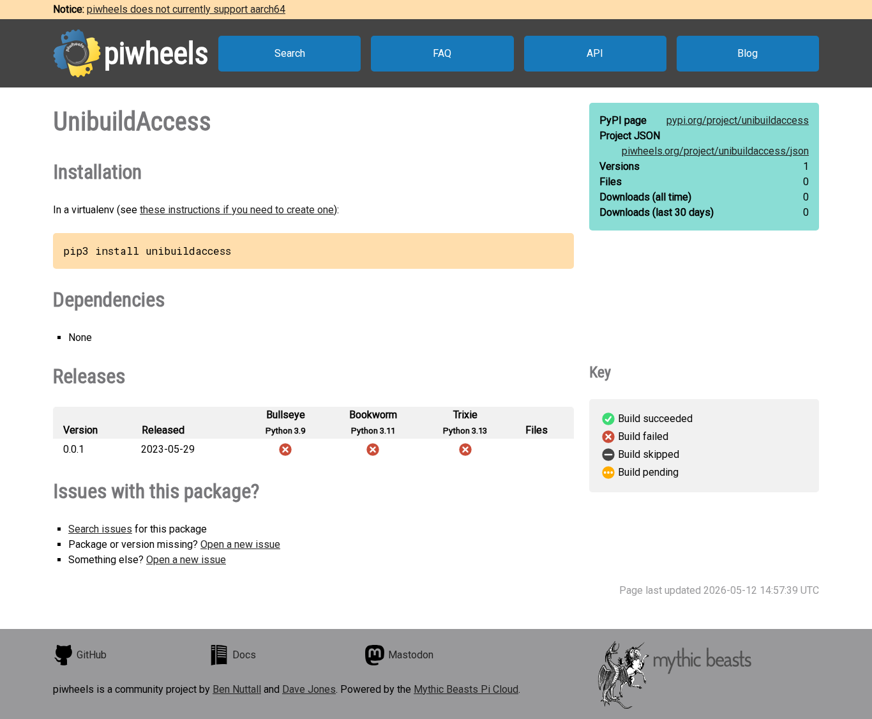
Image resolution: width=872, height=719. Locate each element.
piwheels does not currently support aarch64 (186, 9)
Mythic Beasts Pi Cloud (466, 689)
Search (289, 53)
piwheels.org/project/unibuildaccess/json (715, 151)
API (595, 53)
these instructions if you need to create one (237, 210)
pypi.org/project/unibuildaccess (737, 120)
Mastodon (410, 655)
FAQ (442, 53)
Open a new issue (240, 544)
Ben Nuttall (237, 689)
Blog (747, 53)
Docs (244, 655)
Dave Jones (309, 689)
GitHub (92, 655)
